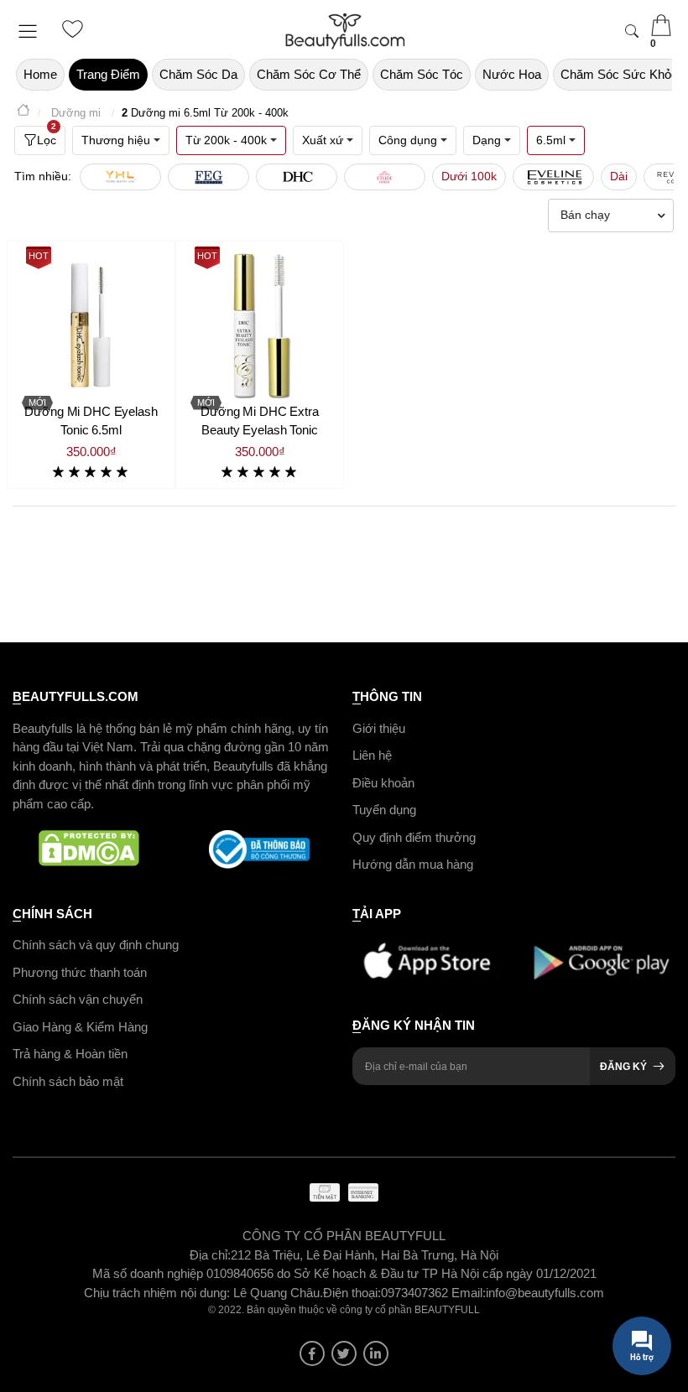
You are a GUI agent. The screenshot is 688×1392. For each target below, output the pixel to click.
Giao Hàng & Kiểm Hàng (80, 1027)
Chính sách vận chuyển (78, 999)
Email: (468, 1293)
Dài (619, 176)
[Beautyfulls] (23, 112)
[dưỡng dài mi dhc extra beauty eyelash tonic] (91, 325)
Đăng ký (623, 1067)
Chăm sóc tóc (421, 74)
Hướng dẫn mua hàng (412, 864)
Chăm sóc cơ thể (309, 74)
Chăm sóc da (198, 74)
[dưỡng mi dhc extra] (259, 325)
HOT (39, 256)
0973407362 (416, 1293)
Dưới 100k (469, 176)
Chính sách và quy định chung (96, 945)
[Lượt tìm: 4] (296, 177)
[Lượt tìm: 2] (553, 177)
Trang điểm (108, 74)
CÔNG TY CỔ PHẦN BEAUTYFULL (344, 1235)
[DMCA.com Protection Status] (89, 849)
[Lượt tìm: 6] (120, 177)
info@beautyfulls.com (545, 1293)
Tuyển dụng (384, 809)
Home (40, 74)
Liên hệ (372, 755)
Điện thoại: (352, 1293)
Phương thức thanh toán (80, 972)
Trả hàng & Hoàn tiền (70, 1054)
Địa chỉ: (210, 1255)
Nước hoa (511, 74)
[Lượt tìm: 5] (208, 177)
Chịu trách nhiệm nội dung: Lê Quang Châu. (203, 1293)
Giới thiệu (378, 728)
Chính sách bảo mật (68, 1081)
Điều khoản (383, 783)
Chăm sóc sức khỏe (619, 74)
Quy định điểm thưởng (414, 837)
